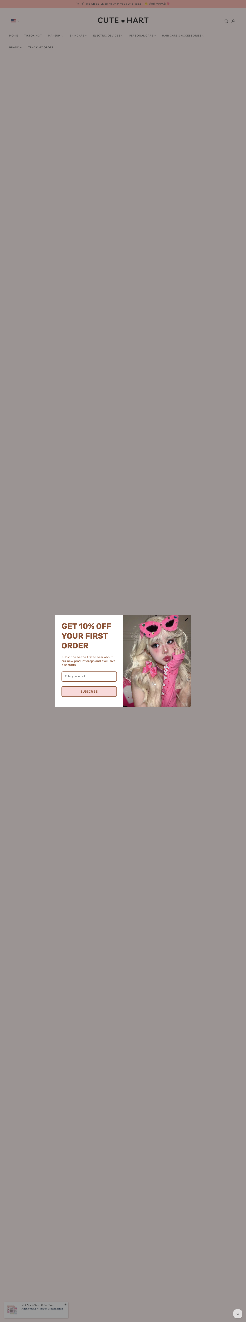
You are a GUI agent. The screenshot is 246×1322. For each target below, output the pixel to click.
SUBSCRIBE (89, 691)
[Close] (186, 619)
